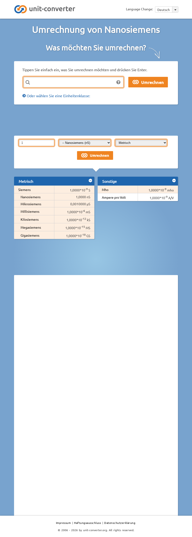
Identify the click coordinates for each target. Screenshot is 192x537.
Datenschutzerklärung (119, 523)
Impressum (63, 523)
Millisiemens (30, 211)
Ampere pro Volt (114, 197)
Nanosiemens (31, 197)
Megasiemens (31, 227)
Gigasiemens (30, 235)
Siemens (24, 189)
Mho (105, 189)
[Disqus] (96, 343)
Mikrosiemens (31, 204)
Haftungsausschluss (87, 523)
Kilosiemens (30, 219)
